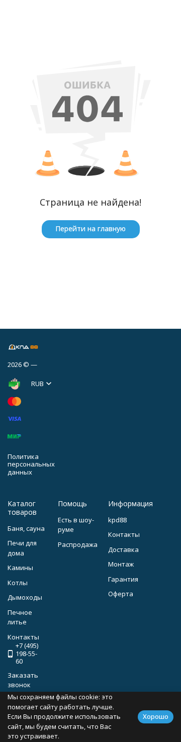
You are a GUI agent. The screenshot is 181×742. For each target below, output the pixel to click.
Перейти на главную (90, 228)
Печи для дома (22, 548)
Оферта (120, 593)
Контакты (124, 534)
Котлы (18, 582)
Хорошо (155, 716)
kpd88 (117, 519)
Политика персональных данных (31, 464)
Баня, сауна (26, 528)
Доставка (123, 549)
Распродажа (78, 544)
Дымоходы (25, 597)
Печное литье (20, 617)
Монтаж (121, 564)
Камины (20, 567)
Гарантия (123, 579)
